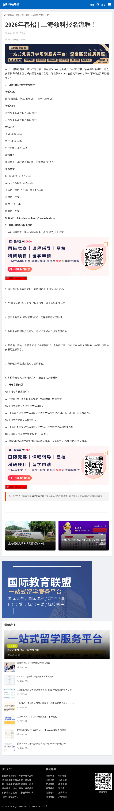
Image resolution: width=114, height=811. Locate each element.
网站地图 (50, 797)
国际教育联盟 (38, 496)
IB (15, 183)
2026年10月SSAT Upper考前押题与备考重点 (37, 717)
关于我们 (62, 797)
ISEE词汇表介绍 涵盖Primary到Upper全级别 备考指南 (41, 730)
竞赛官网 (62, 792)
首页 (18, 15)
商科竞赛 (50, 780)
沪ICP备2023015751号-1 (38, 806)
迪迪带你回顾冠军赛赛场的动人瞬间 (33, 663)
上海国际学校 (37, 15)
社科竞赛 (62, 776)
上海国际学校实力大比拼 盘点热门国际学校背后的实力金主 (44, 690)
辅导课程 (50, 788)
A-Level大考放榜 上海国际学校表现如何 (35, 676)
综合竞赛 (62, 784)
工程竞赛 (62, 780)
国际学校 (25, 15)
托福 (77, 441)
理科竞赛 (50, 776)
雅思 (71, 441)
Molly (17, 496)
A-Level (9, 183)
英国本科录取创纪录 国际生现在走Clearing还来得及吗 (41, 743)
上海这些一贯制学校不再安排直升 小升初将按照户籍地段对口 (45, 703)
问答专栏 (50, 792)
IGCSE (8, 176)
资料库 (61, 788)
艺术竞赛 (50, 784)
